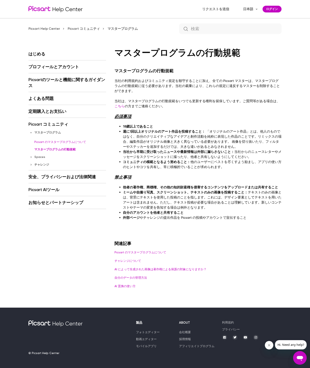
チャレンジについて (128, 260)
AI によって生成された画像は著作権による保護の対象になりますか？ (160, 269)
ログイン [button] (272, 9)
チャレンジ (41, 164)
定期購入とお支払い (47, 111)
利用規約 (228, 322)
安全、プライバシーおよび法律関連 (62, 176)
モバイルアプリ (146, 346)
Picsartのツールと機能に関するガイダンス (66, 82)
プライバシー (231, 329)
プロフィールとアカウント (53, 66)
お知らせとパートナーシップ (55, 202)
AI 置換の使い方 (125, 286)
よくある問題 (41, 98)
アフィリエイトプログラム (196, 346)
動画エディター (146, 339)
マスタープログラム (123, 29)
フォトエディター (148, 332)
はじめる (36, 53)
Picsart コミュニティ (84, 29)
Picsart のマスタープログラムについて (60, 142)
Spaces (39, 157)
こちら (120, 106)
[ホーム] (55, 9)
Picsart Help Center (44, 29)
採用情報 (185, 339)
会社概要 (185, 332)
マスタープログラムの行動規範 (55, 149)
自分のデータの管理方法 (131, 277)
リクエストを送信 (215, 9)
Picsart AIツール (43, 189)
